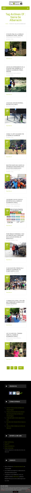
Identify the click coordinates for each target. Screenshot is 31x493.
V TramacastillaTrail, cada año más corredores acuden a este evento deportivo (15, 302)
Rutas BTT (7, 444)
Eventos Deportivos (15, 169)
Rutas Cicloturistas (9, 448)
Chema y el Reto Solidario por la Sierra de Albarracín (15, 134)
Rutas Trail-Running (9, 442)
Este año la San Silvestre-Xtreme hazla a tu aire (16, 423)
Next (20, 367)
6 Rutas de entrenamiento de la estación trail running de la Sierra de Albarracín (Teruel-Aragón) (15, 69)
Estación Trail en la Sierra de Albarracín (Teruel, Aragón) (15, 34)
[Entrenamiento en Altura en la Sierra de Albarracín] (15, 3)
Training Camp (9, 339)
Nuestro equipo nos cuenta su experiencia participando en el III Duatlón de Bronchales (15, 166)
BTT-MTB (8, 169)
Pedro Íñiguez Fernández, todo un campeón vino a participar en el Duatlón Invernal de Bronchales (15, 236)
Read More (8, 58)
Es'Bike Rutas (16, 476)
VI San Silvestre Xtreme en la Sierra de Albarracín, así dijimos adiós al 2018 (14, 269)
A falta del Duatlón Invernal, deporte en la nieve (14, 103)
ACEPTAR (15, 491)
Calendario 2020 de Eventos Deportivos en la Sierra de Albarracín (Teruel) (14, 201)
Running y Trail (9, 39)
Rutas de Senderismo (9, 446)
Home (6, 23)
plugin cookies (28, 490)
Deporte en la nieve (10, 106)
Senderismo (17, 206)
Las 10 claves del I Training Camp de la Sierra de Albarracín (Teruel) (14, 335)
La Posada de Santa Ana (18, 466)
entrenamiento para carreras (13, 37)
